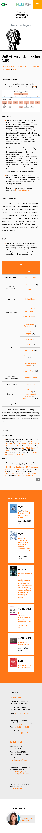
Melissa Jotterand (28, 391)
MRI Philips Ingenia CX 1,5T (16, 454)
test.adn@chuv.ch (21, 733)
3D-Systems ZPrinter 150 (24, 475)
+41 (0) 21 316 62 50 (21, 727)
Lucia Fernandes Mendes (30, 364)
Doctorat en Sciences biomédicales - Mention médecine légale (24, 617)
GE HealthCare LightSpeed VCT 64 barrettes (22, 466)
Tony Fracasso (30, 277)
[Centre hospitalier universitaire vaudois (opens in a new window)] (8, 6)
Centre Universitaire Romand (21, 15)
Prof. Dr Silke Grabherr (27, 819)
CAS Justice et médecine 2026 (24, 643)
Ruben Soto (28, 339)
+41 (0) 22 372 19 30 (21, 774)
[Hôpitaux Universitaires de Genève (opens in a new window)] (24, 6)
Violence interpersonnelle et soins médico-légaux (24, 514)
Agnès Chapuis (28, 398)
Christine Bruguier (29, 333)
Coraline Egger (28, 285)
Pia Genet (28, 289)
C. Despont (17, 788)
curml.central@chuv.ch (23, 713)
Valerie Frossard (28, 356)
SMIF (34, 87)
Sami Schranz (28, 345)
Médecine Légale (21, 25)
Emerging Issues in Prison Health (24, 666)
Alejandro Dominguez (29, 325)
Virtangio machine (13, 446)
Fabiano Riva (30, 384)
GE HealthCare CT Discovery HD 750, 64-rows (22, 443)
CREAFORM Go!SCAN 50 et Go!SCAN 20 (21, 473)
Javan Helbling (28, 316)
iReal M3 (36, 452)
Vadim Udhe (28, 350)
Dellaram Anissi (28, 371)
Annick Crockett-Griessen (30, 395)
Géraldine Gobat (30, 378)
